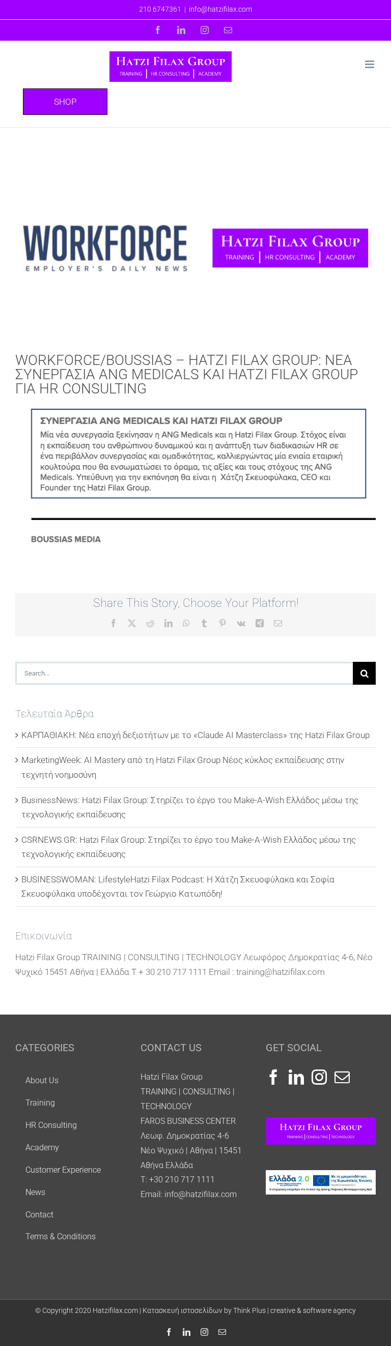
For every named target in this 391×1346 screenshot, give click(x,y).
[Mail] (342, 1077)
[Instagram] (319, 1077)
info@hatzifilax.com (220, 9)
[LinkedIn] (296, 1077)
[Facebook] (273, 1077)
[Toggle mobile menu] (370, 64)
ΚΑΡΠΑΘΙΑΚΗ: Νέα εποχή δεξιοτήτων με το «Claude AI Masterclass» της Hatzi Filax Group (195, 735)
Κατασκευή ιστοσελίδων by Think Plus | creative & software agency (249, 1310)
